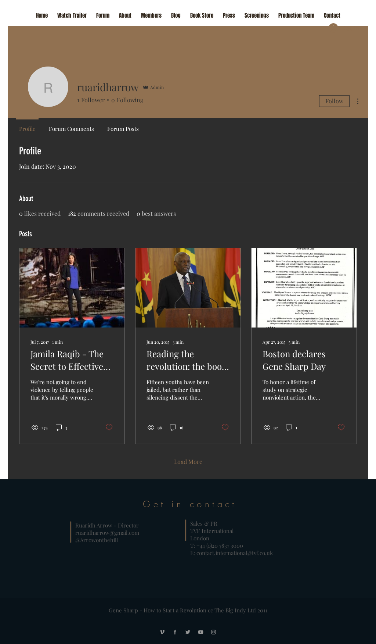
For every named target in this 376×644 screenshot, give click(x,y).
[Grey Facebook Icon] (175, 632)
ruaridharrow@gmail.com (107, 532)
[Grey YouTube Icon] (201, 632)
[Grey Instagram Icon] (213, 632)
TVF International (212, 530)
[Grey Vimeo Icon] (162, 632)
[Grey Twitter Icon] (188, 632)
